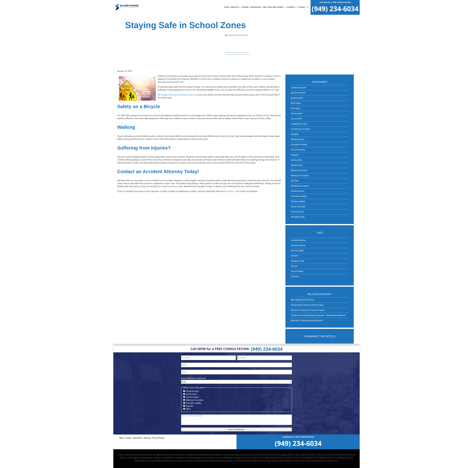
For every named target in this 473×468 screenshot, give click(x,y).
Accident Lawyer (298, 245)
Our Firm (295, 181)
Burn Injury (295, 108)
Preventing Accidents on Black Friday (307, 305)
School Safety (297, 271)
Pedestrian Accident (299, 186)
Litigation (295, 155)
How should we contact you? (193, 378)
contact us (231, 191)
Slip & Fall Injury (298, 207)
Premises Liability (298, 196)
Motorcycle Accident (299, 176)
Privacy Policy (158, 438)
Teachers (295, 276)
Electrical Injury (297, 139)
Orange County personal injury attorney (179, 94)
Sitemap (147, 438)
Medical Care (297, 165)
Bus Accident (296, 113)
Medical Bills (296, 160)
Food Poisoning (298, 150)
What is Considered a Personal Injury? (308, 310)
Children (294, 256)
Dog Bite (295, 134)
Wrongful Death (298, 217)
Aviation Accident (298, 88)
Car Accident (296, 119)
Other (188, 409)
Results (245, 7)
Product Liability (298, 201)
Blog (121, 438)
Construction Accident (300, 129)
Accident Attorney (298, 240)
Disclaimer (137, 438)
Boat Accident (297, 98)
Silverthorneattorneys (237, 35)
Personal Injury (297, 191)
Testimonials (255, 7)
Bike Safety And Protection (302, 300)
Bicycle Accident (298, 93)
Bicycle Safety (297, 251)
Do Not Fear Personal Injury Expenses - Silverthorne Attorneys (318, 315)
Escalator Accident (299, 144)
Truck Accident (297, 212)
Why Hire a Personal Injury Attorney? (307, 320)
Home (226, 7)
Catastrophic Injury (299, 124)
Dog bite (189, 406)
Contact (301, 7)
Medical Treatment (299, 170)
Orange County (297, 261)
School (294, 266)
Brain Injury (296, 103)
